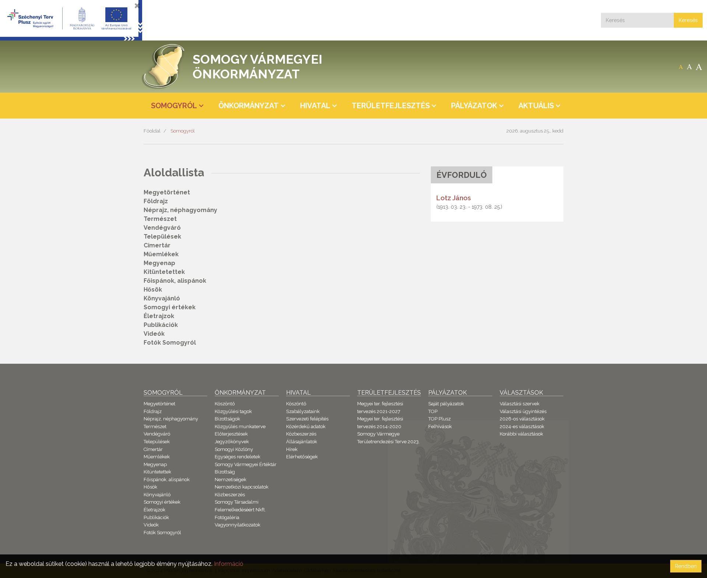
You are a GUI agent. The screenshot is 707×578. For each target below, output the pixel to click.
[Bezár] (137, 5)
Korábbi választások (521, 434)
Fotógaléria (227, 517)
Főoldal (152, 131)
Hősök (153, 289)
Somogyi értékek (170, 307)
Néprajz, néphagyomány (180, 210)
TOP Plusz (439, 419)
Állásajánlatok (301, 441)
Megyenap (159, 263)
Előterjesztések (231, 434)
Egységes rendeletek (237, 456)
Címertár (157, 245)
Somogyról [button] (174, 105)
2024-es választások (522, 426)
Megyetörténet (167, 192)
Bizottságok (227, 419)
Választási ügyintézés (523, 411)
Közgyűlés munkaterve (240, 426)
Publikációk (161, 324)
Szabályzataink (303, 411)
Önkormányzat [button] (248, 105)
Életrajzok (159, 316)
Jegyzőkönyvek (232, 441)
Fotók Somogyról (170, 342)
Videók (154, 333)
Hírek (292, 449)
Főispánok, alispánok (175, 280)
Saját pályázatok (446, 403)
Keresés (688, 20)
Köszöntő (225, 403)
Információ (228, 563)
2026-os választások (522, 419)
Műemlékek (161, 254)
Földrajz (156, 201)
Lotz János (453, 198)
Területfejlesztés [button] (391, 105)
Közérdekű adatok (306, 426)
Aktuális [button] (536, 105)
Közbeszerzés (230, 494)
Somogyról (182, 131)
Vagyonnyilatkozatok (237, 525)
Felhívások (440, 426)
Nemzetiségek (230, 479)
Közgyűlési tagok (233, 411)
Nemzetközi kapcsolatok (241, 487)
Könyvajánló (162, 298)
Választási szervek (519, 403)
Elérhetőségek (302, 456)
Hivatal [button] (315, 105)
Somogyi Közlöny (234, 449)
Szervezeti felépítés (307, 419)
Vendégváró (162, 227)
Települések (162, 236)
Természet (160, 218)
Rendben (686, 566)
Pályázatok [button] (474, 105)
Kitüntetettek (164, 271)
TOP (432, 411)
